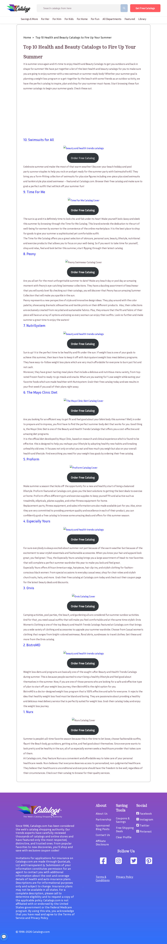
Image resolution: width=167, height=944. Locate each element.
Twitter (144, 825)
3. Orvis (28, 588)
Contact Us (103, 835)
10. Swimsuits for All (38, 140)
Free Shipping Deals (125, 829)
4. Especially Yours (36, 521)
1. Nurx (28, 712)
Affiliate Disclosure (102, 842)
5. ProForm (31, 459)
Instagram (146, 819)
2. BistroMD (31, 645)
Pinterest (145, 831)
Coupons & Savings (122, 820)
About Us (101, 813)
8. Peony (29, 254)
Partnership (103, 819)
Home (27, 37)
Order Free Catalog (83, 158)
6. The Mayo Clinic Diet (40, 392)
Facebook (145, 813)
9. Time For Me (34, 192)
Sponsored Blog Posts (103, 827)
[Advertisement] (83, 113)
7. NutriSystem (34, 326)
